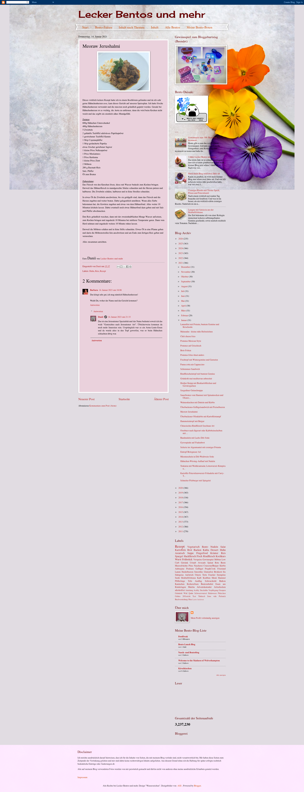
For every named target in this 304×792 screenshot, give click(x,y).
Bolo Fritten (185, 350)
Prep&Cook (210, 568)
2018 (180, 497)
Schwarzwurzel (200, 593)
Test (194, 596)
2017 (180, 502)
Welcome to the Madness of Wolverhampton (199, 660)
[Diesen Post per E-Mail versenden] (118, 266)
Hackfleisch (190, 556)
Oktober (185, 276)
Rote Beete (220, 562)
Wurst (178, 559)
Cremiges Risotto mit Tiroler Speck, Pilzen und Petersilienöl (204, 191)
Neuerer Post (86, 399)
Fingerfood (202, 553)
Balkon (222, 580)
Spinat (210, 562)
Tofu (190, 580)
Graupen (222, 590)
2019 (180, 492)
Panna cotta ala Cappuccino (192, 364)
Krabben (206, 577)
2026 (180, 238)
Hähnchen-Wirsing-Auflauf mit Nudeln (197, 461)
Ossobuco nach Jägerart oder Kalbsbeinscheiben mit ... (201, 432)
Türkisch (201, 596)
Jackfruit (200, 599)
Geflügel (199, 568)
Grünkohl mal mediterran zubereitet (196, 378)
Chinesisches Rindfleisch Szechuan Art (197, 425)
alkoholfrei (180, 590)
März (183, 310)
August (184, 286)
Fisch (199, 556)
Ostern (198, 574)
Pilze (191, 565)
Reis (97, 270)
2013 (180, 521)
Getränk (184, 562)
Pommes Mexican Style (190, 340)
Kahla (206, 550)
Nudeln (214, 546)
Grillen (177, 596)
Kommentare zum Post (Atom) (103, 405)
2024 (180, 248)
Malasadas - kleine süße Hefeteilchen (196, 331)
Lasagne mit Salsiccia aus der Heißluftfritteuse (201, 211)
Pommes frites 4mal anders (192, 354)
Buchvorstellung (181, 599)
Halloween (212, 593)
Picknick (222, 596)
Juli (183, 291)
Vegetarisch (193, 546)
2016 (180, 507)
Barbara (94, 290)
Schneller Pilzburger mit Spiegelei (195, 480)
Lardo (195, 599)
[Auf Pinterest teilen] (130, 266)
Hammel (222, 577)
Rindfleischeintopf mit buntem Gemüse (197, 373)
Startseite (124, 399)
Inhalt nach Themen (131, 27)
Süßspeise (179, 574)
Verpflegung (213, 590)
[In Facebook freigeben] (127, 266)
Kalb (199, 577)
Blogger (197, 785)
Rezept (103, 270)
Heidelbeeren (187, 571)
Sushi (177, 577)
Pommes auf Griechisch (190, 345)
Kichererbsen (193, 583)
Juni (183, 295)
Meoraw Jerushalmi (189, 411)
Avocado (202, 562)
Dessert (214, 550)
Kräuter (214, 553)
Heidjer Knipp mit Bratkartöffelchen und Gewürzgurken (198, 384)
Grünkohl (178, 593)
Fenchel (211, 574)
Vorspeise (197, 559)
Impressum (82, 777)
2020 (180, 487)
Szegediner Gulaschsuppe (191, 390)
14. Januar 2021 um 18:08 (110, 289)
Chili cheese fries (187, 336)
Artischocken (220, 586)
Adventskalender (204, 586)
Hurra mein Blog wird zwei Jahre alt (204, 173)
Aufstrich (189, 574)
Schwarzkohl (210, 580)
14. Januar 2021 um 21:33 (119, 316)
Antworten (95, 304)
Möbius (217, 559)
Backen (197, 550)
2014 (180, 516)
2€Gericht (186, 596)
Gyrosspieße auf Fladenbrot (192, 442)
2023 (180, 253)
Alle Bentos (172, 27)
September (186, 281)
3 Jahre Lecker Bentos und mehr (202, 156)
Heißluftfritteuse (188, 577)
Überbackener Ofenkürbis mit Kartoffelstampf (200, 416)
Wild (185, 593)
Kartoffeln (180, 550)
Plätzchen (222, 593)
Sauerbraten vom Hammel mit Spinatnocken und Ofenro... (201, 396)
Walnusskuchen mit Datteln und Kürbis (197, 402)
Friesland (221, 568)
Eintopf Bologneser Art (190, 451)
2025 (180, 243)
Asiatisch (180, 553)
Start (85, 27)
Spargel (179, 556)
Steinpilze (221, 574)
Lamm (178, 571)
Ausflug (198, 580)
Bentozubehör (207, 583)
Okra (190, 599)
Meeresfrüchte (181, 565)
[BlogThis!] (121, 266)
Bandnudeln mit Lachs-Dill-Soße (194, 437)
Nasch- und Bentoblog (188, 652)
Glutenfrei (208, 571)
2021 (180, 262)
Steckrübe (204, 590)
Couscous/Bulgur (211, 565)
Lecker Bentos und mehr (141, 14)
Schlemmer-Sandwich (190, 368)
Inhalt (154, 27)
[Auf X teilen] (124, 266)
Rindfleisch (209, 556)
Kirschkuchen (185, 668)
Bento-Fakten (103, 27)
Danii (100, 316)
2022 (180, 258)
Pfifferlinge (180, 580)
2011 (180, 531)
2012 (180, 526)
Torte (204, 574)
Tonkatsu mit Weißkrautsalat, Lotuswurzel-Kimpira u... (202, 467)
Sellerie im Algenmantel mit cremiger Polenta (200, 447)
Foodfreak (183, 636)
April (183, 305)
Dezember (186, 266)
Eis (224, 571)
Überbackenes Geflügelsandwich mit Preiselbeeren (202, 407)
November (186, 271)
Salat (223, 546)
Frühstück (187, 559)
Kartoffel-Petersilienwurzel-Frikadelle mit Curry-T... (202, 474)
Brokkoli (218, 571)
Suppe (190, 553)
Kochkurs (221, 556)
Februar (185, 315)
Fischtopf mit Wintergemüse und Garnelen (199, 359)
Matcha (191, 586)
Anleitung (189, 590)
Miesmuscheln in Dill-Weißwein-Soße (197, 456)
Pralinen (190, 568)
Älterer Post (161, 399)
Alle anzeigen (221, 675)
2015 (180, 512)
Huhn (91, 270)
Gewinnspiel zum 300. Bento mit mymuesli (202, 139)
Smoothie (198, 571)
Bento (205, 546)
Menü (214, 577)
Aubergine (179, 568)
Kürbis (223, 565)
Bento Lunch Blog (186, 644)
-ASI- (179, 785)
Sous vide (212, 596)
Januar (184, 320)
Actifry (196, 590)
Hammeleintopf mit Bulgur (192, 421)
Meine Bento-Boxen (199, 27)
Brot (189, 550)
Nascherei (198, 565)
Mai (183, 300)
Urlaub (193, 562)
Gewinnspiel (208, 559)
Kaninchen (179, 583)
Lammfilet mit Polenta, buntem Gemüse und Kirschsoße (199, 325)
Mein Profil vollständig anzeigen (205, 617)
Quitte (191, 593)
